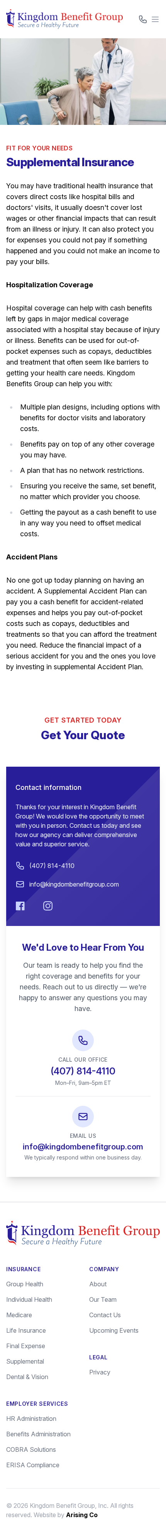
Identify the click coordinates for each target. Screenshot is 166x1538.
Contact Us (105, 1315)
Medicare (19, 1315)
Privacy (99, 1372)
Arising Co (82, 1515)
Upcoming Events (114, 1330)
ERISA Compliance (32, 1465)
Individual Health (29, 1299)
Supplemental (25, 1361)
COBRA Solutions (31, 1449)
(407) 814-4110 (52, 866)
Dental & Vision (27, 1377)
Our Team (103, 1299)
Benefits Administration (38, 1434)
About (98, 1284)
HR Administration (31, 1418)
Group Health (24, 1284)
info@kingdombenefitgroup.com (74, 884)
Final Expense (25, 1346)
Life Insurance (26, 1330)
